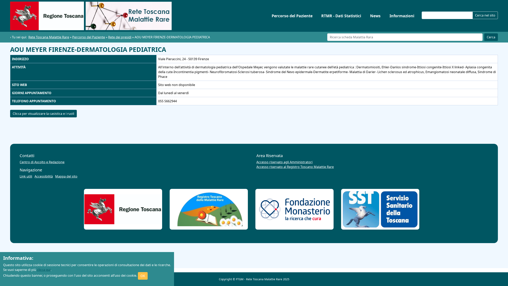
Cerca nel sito (485, 15)
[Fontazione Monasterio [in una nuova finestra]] (294, 209)
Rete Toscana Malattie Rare (48, 37)
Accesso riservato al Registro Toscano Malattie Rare (295, 167)
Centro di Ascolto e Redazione (42, 162)
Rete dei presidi (119, 37)
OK (142, 276)
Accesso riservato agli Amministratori (284, 162)
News (375, 15)
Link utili (26, 176)
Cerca (491, 37)
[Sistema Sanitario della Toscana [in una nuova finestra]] (380, 209)
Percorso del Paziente (292, 15)
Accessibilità (44, 176)
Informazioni (402, 15)
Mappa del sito (66, 176)
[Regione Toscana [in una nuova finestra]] (123, 209)
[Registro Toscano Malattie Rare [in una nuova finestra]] (208, 209)
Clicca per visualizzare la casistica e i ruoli (43, 113)
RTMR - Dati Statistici (341, 15)
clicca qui (44, 270)
